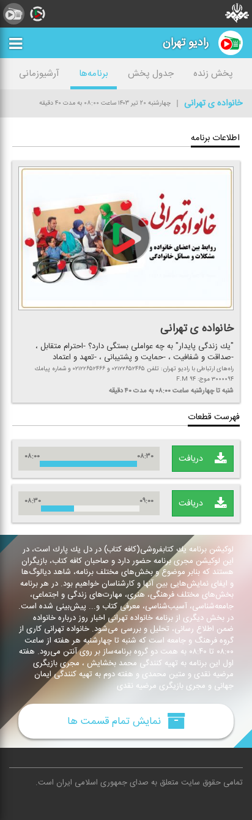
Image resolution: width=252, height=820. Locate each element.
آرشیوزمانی (39, 73)
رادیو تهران (186, 42)
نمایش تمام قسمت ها (115, 721)
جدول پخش (151, 73)
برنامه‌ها (93, 73)
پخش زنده (213, 73)
